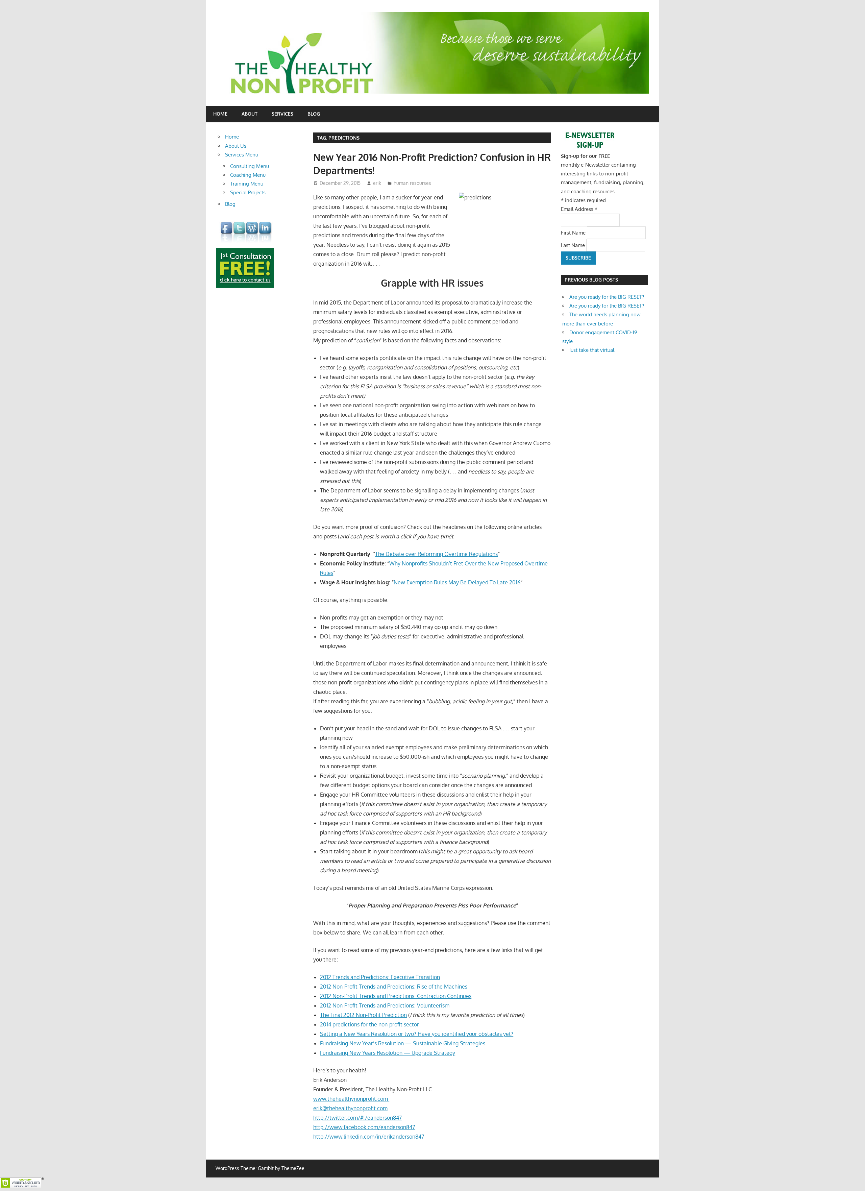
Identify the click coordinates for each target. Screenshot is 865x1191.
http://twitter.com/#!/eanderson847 (357, 1117)
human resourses (412, 183)
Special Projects (248, 192)
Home (220, 114)
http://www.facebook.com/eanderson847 (364, 1127)
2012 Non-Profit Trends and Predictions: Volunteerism (384, 1005)
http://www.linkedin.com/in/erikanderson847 (368, 1136)
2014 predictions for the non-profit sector (369, 1024)
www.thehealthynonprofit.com (351, 1098)
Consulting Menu (249, 166)
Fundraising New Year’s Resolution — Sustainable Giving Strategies (402, 1043)
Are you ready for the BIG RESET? (606, 297)
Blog (313, 114)
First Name (574, 232)
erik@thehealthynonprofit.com (350, 1108)
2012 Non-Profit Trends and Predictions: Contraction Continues (395, 996)
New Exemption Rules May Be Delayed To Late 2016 (457, 582)
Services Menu (241, 154)
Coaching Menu (248, 175)
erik (377, 183)
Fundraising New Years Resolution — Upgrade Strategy (387, 1052)
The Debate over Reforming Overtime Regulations (436, 554)
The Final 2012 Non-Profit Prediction (363, 1015)
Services (282, 114)
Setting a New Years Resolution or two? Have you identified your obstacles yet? (416, 1033)
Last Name (573, 245)
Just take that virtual (591, 350)
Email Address (579, 209)
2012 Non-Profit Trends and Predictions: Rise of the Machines (393, 986)
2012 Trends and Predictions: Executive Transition (380, 977)
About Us (235, 146)
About (249, 114)
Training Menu (246, 183)
